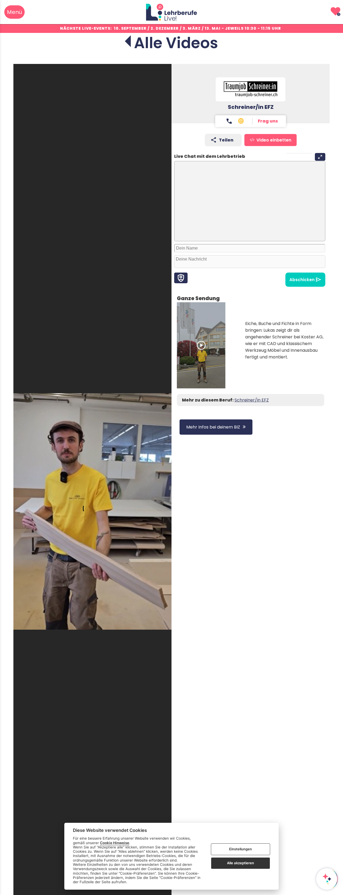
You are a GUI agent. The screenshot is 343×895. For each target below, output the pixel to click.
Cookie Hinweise (114, 842)
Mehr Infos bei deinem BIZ (213, 427)
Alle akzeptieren (240, 863)
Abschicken (302, 279)
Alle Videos (176, 42)
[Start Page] (171, 12)
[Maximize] (320, 157)
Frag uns (268, 121)
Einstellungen (240, 849)
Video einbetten (273, 140)
